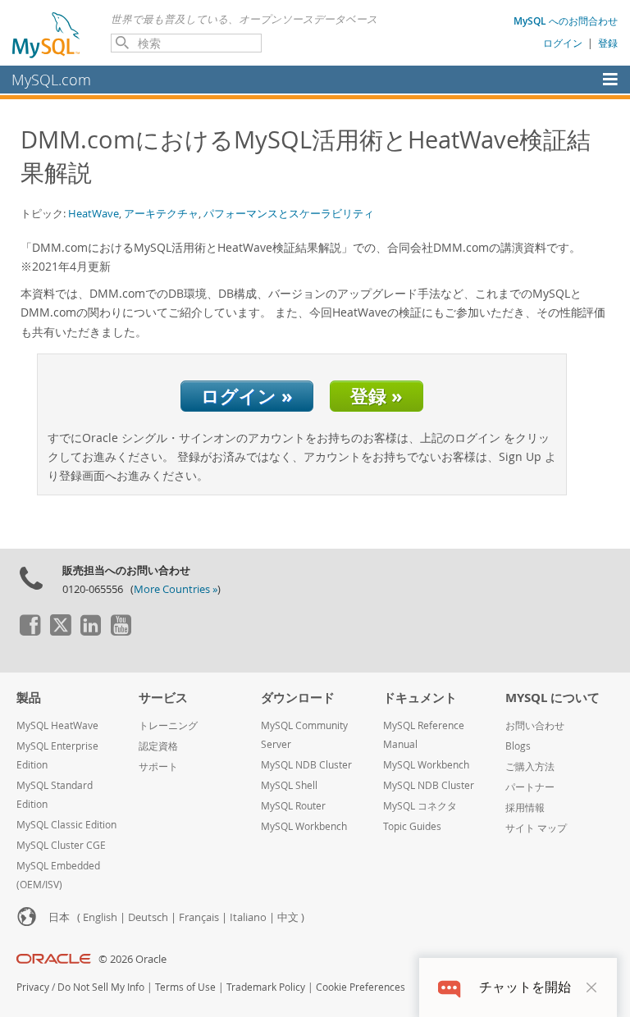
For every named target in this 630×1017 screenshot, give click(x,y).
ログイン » (247, 395)
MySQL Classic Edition (66, 825)
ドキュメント (420, 697)
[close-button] (591, 987)
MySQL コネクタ (420, 806)
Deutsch (148, 917)
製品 (28, 697)
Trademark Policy (265, 987)
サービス (163, 697)
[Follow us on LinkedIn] (90, 631)
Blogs (518, 746)
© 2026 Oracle (132, 959)
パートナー (530, 787)
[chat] (449, 987)
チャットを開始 (525, 987)
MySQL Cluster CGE (61, 845)
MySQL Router (293, 806)
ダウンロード (298, 697)
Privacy (32, 987)
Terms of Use (185, 987)
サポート (158, 766)
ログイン (562, 42)
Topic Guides (412, 826)
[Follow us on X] (60, 631)
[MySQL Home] (47, 34)
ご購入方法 (530, 766)
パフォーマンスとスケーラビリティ (288, 213)
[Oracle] (53, 959)
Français (199, 917)
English (100, 917)
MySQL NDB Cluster (306, 765)
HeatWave (93, 213)
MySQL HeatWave (57, 725)
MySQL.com (51, 79)
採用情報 (525, 807)
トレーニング (168, 725)
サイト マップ (536, 828)
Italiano (248, 917)
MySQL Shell (289, 785)
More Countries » (175, 589)
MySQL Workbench (304, 826)
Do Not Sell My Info (100, 987)
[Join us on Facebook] (29, 631)
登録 (608, 42)
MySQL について (552, 697)
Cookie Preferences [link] (360, 987)
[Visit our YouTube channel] (120, 631)
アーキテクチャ (161, 213)
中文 (288, 917)
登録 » (376, 395)
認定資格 (158, 746)
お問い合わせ (534, 725)
